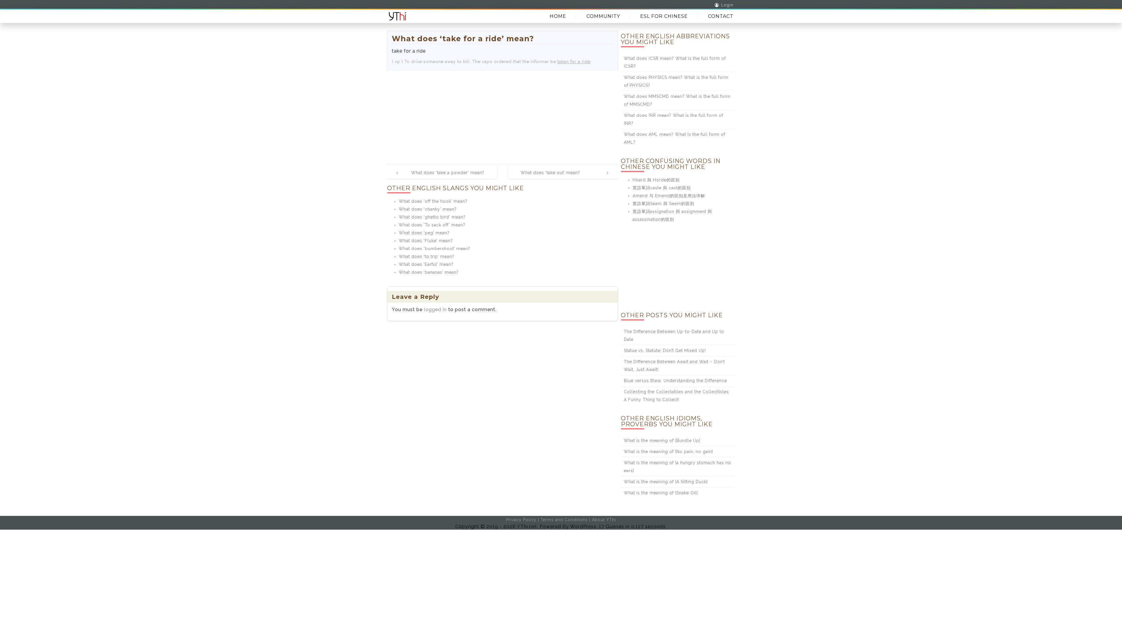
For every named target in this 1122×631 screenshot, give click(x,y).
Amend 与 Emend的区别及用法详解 (669, 195)
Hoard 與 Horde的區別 (656, 180)
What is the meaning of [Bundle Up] (662, 440)
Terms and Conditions (564, 519)
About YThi (604, 519)
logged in (435, 309)
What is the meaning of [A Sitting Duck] (666, 481)
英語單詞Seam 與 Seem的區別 (663, 203)
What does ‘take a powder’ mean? (447, 172)
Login (727, 5)
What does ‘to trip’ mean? (426, 256)
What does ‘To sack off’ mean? (432, 225)
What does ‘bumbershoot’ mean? (434, 248)
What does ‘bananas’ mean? (429, 272)
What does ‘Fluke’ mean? (426, 240)
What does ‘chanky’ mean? (428, 209)
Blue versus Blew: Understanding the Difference (675, 380)
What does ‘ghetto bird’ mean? (432, 217)
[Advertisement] (502, 114)
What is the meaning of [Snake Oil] (661, 492)
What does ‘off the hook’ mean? (433, 201)
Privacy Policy (521, 519)
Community (603, 16)
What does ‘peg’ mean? (424, 232)
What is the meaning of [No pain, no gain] (668, 451)
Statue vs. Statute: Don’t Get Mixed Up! (665, 350)
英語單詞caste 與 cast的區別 (662, 188)
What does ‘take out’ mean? (550, 172)
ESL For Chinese (664, 16)
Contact (720, 16)
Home (558, 16)
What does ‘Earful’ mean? (426, 264)
